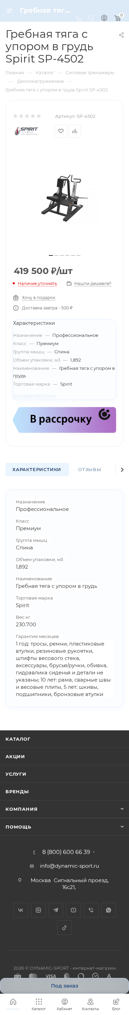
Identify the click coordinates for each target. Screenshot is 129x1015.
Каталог (18, 739)
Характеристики (36, 469)
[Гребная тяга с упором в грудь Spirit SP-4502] (64, 198)
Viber (91, 910)
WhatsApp (108, 910)
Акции (15, 756)
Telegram (56, 910)
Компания (21, 809)
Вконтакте (20, 910)
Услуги (16, 774)
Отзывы (89, 469)
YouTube (73, 910)
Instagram (38, 910)
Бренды (17, 791)
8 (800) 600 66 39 (66, 852)
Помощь (18, 827)
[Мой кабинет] (104, 18)
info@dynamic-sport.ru (69, 866)
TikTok (64, 927)
